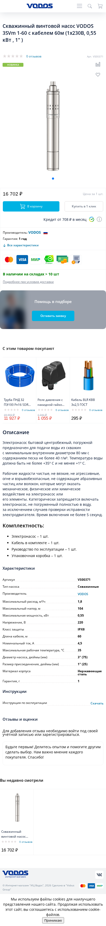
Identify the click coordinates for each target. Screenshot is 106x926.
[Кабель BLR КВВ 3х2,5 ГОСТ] (87, 375)
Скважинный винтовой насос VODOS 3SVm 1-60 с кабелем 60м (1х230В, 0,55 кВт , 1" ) (14, 834)
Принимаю (53, 920)
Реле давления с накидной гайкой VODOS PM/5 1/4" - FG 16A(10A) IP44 (51, 403)
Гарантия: (10, 239)
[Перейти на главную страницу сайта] (40, 6)
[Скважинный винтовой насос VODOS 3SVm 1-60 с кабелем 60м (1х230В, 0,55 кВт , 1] (17, 807)
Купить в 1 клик (84, 206)
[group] (53, 126)
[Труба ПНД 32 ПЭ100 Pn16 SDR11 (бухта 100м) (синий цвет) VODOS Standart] (20, 375)
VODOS (34, 232)
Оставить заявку (53, 316)
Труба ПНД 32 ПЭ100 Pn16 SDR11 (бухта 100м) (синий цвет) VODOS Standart (18, 403)
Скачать (97, 703)
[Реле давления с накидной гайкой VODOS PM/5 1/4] (54, 375)
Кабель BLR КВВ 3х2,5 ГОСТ (83, 402)
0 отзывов (33, 56)
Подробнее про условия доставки (28, 282)
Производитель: (15, 232)
